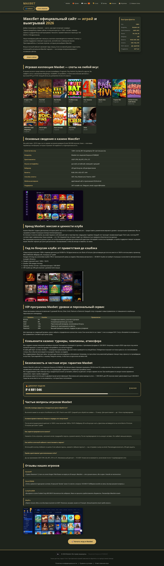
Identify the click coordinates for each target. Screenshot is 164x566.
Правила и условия (86, 563)
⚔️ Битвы (104, 3)
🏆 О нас (95, 3)
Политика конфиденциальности (66, 563)
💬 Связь (85, 3)
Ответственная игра (102, 563)
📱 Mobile (67, 3)
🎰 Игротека (123, 3)
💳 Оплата (113, 3)
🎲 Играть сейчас (30, 57)
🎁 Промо (76, 3)
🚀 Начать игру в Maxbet (82, 541)
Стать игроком (42, 8)
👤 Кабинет (29, 8)
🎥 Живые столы (134, 3)
